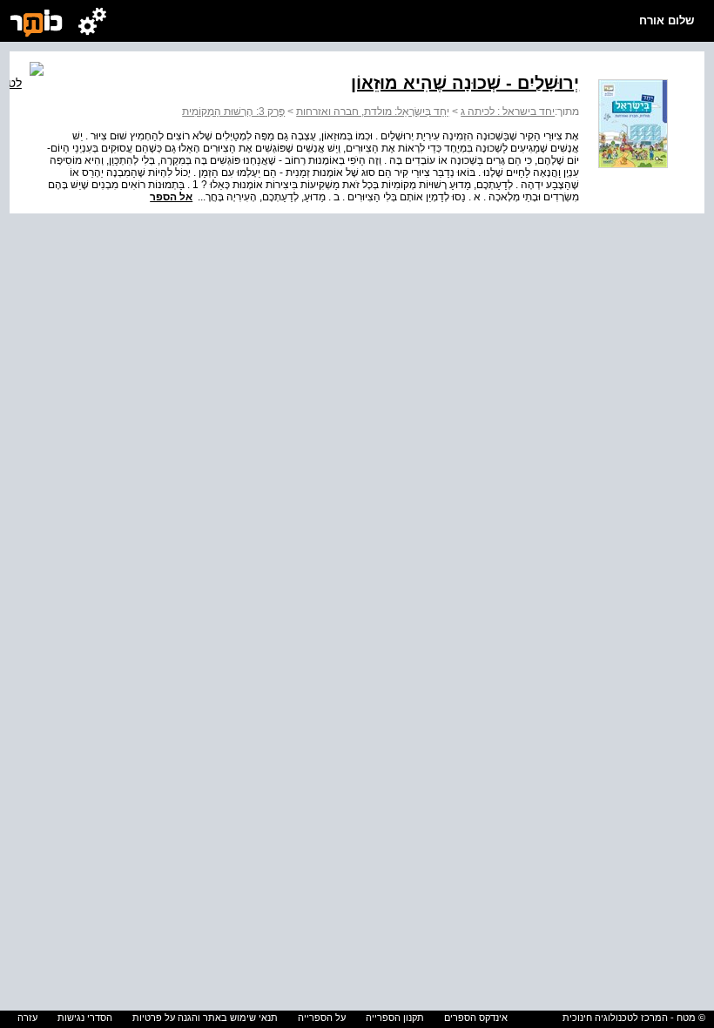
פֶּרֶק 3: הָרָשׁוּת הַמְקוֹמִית (233, 111)
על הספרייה (322, 1017)
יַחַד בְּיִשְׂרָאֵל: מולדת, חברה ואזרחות (372, 111)
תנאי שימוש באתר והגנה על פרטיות (205, 1017)
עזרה (27, 1017)
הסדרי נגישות (84, 1017)
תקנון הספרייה (395, 1017)
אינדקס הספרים (476, 1017)
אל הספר (171, 197)
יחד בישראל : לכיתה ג (508, 111)
